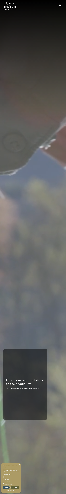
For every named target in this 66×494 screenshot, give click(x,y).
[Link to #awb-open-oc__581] (60, 5)
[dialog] (11, 478)
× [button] (19, 464)
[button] (11, 490)
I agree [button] (6, 487)
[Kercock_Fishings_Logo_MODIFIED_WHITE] (9, 1)
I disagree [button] (15, 487)
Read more (10, 474)
